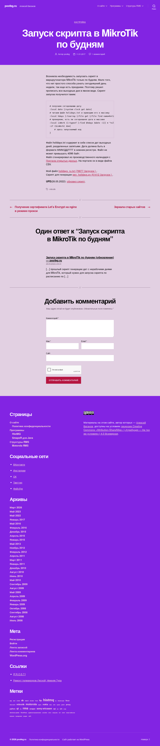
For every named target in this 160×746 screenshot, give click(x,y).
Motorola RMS (20, 445)
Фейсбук (18, 488)
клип (63, 712)
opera (58, 705)
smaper (32, 708)
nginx (39, 705)
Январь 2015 (17, 539)
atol (14, 701)
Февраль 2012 (18, 552)
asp (11, 701)
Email (84, 341)
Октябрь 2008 (18, 608)
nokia (45, 704)
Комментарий (52, 318)
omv (54, 705)
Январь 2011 (17, 564)
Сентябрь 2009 (19, 584)
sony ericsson (44, 708)
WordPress (24, 712)
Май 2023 (15, 511)
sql (54, 708)
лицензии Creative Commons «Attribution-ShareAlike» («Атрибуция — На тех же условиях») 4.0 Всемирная (117, 429)
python (12, 708)
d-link (18, 701)
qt (18, 708)
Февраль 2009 (18, 600)
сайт (29, 716)
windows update (14, 712)
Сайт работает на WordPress (75, 739)
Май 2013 (15, 543)
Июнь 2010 (16, 576)
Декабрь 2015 (18, 531)
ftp (40, 700)
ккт (60, 712)
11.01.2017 (80, 54)
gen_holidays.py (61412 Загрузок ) (92, 174)
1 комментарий (98, 54)
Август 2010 (17, 572)
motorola (31, 704)
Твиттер (17, 482)
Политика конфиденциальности (31, 426)
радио (25, 716)
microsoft (12, 705)
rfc (20, 709)
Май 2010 (15, 580)
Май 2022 (15, 515)
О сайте (101, 6)
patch (63, 705)
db (22, 700)
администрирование (34, 712)
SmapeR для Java (22, 437)
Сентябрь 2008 (19, 612)
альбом (44, 712)
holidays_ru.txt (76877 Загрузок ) (78, 171)
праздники (18, 716)
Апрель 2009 (17, 596)
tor (58, 709)
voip (64, 709)
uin (61, 708)
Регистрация (17, 639)
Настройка (80, 22)
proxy (68, 704)
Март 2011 (16, 560)
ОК (14, 476)
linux (67, 700)
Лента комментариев (22, 651)
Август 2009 (17, 588)
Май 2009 (15, 592)
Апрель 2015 (17, 535)
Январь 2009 (17, 604)
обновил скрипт (76, 181)
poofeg (67, 54)
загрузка (55, 712)
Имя (48, 341)
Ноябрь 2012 (17, 547)
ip (55, 701)
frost (36, 701)
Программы (115, 6)
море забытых (70, 712)
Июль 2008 (16, 620)
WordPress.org (18, 655)
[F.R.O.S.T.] (19, 674)
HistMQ (16, 434)
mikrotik (52, 189)
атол (49, 712)
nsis (50, 705)
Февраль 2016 (18, 527)
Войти (13, 643)
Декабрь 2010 (18, 568)
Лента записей (18, 647)
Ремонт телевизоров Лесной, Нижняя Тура (37, 680)
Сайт (48, 353)
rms (25, 708)
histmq (48, 699)
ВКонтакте (19, 464)
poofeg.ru (11, 5)
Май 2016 (15, 523)
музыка (12, 716)
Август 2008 (17, 616)
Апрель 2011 (17, 555)
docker (32, 701)
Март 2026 (16, 507)
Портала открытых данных (61, 160)
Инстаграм (19, 470)
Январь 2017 (17, 519)
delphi (27, 701)
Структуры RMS (133, 6)
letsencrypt (61, 701)
